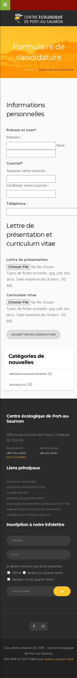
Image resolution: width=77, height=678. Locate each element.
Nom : (61, 146)
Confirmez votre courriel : (27, 186)
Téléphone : (17, 204)
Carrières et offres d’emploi (28, 514)
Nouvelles (17, 384)
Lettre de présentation (27, 260)
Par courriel (16, 457)
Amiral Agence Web (58, 659)
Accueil (30, 69)
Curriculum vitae (21, 295)
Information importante (28, 374)
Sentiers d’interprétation (25, 487)
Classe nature (17, 492)
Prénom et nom (21, 130)
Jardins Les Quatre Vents (25, 498)
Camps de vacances (21, 481)
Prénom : (13, 137)
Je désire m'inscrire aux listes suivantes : (34, 566)
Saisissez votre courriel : (26, 171)
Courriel (14, 163)
